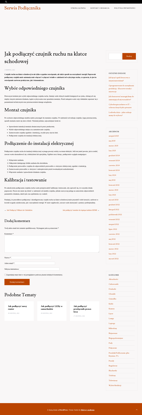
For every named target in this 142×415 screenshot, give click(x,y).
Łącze (111, 314)
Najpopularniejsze (116, 338)
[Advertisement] (71, 29)
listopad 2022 (114, 209)
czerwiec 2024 (114, 165)
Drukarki (112, 289)
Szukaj (129, 56)
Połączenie (113, 348)
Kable (111, 304)
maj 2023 (112, 180)
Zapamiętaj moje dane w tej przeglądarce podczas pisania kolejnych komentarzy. (34, 275)
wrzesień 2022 (114, 219)
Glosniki (112, 294)
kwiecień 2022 (114, 244)
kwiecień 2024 (114, 170)
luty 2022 (112, 254)
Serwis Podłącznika (22, 8)
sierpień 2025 (114, 136)
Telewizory (113, 380)
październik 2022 (115, 214)
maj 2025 (112, 141)
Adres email (9, 263)
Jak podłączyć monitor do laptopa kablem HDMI (80, 210)
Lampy (111, 318)
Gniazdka (112, 299)
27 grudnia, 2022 (79, 316)
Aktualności (113, 279)
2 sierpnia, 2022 (9, 70)
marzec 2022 (113, 249)
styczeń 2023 (113, 200)
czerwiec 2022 (114, 234)
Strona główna (78, 8)
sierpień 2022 (114, 224)
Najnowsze (113, 333)
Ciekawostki (113, 284)
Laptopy (112, 323)
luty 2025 (112, 151)
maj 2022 (112, 239)
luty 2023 (112, 195)
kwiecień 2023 (114, 185)
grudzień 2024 (114, 155)
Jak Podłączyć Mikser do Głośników (20, 210)
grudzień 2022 (114, 205)
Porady (111, 361)
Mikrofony (113, 328)
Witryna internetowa (11, 269)
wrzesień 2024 (114, 160)
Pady (111, 343)
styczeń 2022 (113, 259)
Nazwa (7, 258)
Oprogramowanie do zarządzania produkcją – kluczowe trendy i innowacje (121, 88)
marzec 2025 (113, 146)
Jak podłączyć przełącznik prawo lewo (82, 309)
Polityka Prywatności (124, 8)
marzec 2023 (113, 190)
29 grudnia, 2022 (13, 313)
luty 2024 (112, 175)
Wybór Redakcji (115, 385)
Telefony (112, 375)
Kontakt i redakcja (100, 8)
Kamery (112, 309)
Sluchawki (113, 371)
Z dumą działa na (57, 410)
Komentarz (9, 234)
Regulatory (113, 366)
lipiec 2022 (113, 229)
